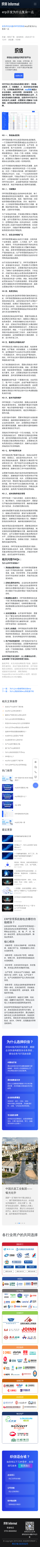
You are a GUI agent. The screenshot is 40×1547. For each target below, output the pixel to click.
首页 (4, 26)
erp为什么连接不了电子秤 (12, 760)
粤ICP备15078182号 (20, 1543)
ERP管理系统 (19, 26)
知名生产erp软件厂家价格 (13, 707)
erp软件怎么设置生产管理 (13, 736)
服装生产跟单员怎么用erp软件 (14, 715)
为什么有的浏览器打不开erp (13, 752)
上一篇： (16, 688)
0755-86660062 (10, 1531)
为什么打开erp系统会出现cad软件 (16, 727)
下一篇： (18, 691)
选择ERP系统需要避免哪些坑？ (15, 731)
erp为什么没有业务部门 (12, 711)
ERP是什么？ (8, 756)
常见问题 (9, 26)
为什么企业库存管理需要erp (14, 719)
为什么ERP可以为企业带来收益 (14, 765)
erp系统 (28, 89)
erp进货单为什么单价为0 (13, 740)
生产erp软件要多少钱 (11, 744)
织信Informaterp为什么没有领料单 (16, 723)
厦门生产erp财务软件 (11, 748)
